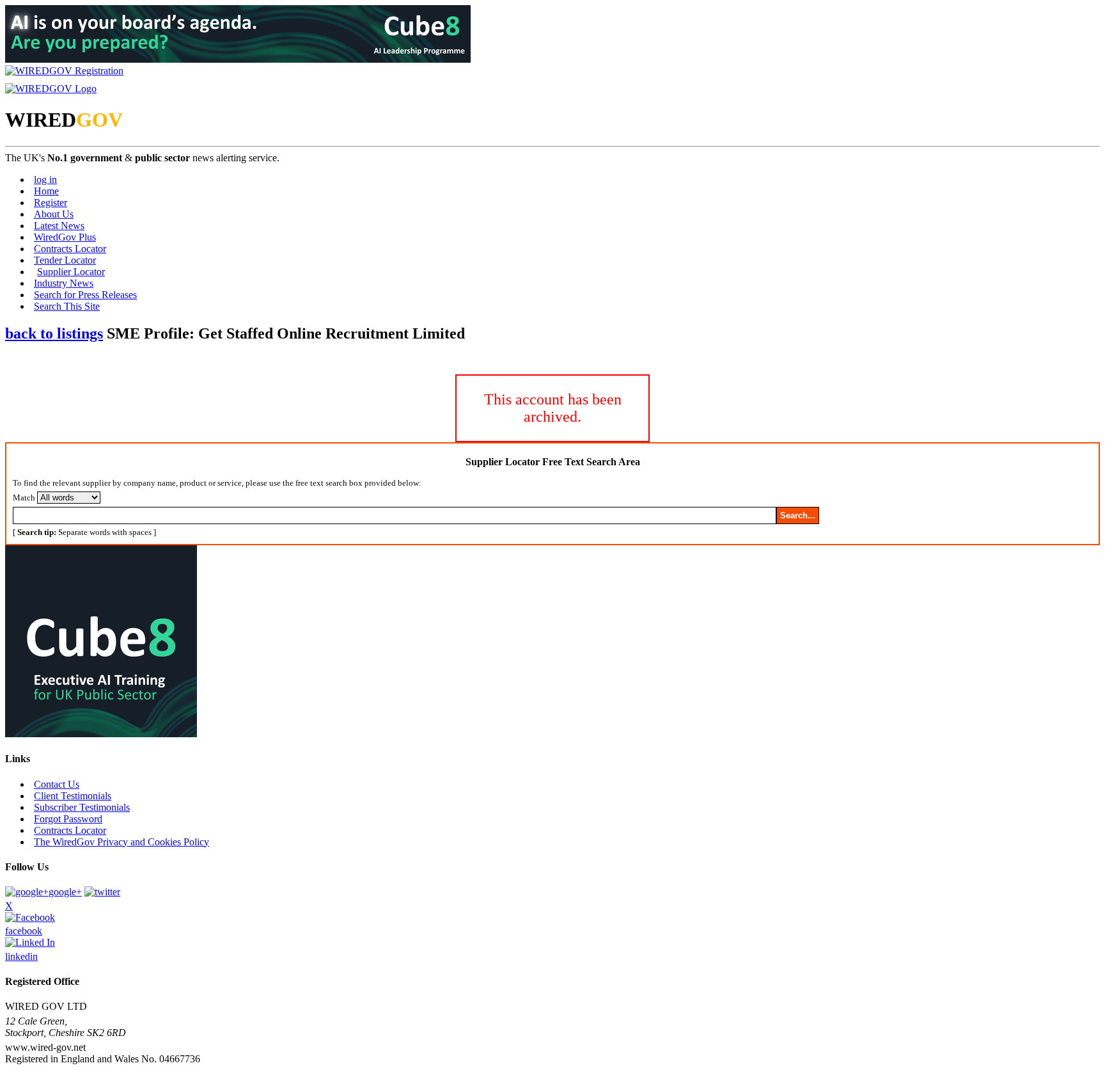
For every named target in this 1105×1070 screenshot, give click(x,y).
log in (45, 179)
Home (46, 191)
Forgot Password (68, 818)
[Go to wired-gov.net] (51, 88)
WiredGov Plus (65, 237)
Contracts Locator (70, 248)
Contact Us (56, 784)
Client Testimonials (72, 795)
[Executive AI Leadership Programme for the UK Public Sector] (238, 59)
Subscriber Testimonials (82, 807)
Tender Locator (65, 260)
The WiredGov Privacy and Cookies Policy (121, 841)
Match (24, 497)
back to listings (54, 333)
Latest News (59, 225)
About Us (54, 214)
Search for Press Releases (85, 294)
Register (50, 202)
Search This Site (67, 306)
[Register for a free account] (64, 70)
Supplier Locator (71, 271)
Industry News (63, 283)
